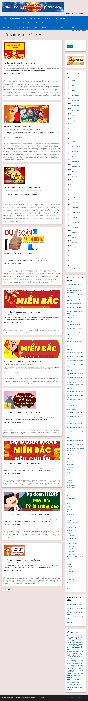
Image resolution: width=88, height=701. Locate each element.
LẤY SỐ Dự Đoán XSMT (48, 92)
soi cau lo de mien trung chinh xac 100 (16, 159)
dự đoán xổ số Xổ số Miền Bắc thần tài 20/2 (47, 484)
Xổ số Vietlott (70, 503)
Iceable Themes (9, 698)
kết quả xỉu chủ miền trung (48, 276)
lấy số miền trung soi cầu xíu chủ (45, 281)
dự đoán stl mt (52, 80)
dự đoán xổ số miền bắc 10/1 (33, 580)
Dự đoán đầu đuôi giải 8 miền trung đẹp (16, 204)
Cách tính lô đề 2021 (71, 637)
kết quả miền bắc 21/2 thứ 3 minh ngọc (18, 383)
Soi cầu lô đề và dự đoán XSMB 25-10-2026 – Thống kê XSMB (26, 514)
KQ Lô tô (54, 27)
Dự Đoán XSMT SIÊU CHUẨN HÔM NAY (29, 84)
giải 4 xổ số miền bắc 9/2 (24, 432)
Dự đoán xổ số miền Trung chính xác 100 (49, 81)
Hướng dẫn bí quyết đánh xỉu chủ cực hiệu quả (19, 276)
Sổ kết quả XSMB (75, 100)
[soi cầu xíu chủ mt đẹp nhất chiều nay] (24, 249)
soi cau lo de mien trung (36, 95)
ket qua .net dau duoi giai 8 (51, 215)
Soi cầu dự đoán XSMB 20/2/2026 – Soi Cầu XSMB (22, 463)
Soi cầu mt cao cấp (65, 18)
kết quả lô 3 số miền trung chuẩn (47, 151)
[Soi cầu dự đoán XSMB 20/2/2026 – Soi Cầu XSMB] (32, 459)
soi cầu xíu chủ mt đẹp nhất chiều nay (18, 253)
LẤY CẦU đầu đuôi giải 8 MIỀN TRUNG (22, 219)
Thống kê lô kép (75, 197)
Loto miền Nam (75, 237)
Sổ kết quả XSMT (75, 110)
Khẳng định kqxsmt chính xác (16, 90)
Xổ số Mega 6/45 (75, 120)
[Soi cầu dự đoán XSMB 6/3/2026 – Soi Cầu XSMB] (32, 308)
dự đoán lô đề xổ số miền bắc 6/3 (48, 329)
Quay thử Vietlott (75, 263)
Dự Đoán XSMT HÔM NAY (16, 84)
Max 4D (73, 136)
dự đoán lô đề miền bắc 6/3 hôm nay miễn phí (32, 329)
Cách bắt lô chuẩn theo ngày (75, 635)
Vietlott (16, 27)
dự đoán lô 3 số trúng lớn (21, 143)
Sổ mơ (72, 27)
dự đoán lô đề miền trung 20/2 (19, 481)
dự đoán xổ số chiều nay (41, 330)
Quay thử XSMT (75, 258)
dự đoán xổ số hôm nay (25, 81)
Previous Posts (7, 589)
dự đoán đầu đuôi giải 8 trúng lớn (23, 207)
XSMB (58, 22)
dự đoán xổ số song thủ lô (28, 83)
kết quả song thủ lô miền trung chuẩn (28, 89)
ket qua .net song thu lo (42, 87)
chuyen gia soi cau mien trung (14, 270)
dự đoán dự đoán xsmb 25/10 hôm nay (16, 531)
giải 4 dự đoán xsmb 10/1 (19, 581)
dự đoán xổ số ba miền (31, 330)
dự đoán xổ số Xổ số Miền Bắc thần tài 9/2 (44, 430)
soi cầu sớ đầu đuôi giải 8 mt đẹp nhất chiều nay (22, 188)
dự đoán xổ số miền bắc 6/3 (32, 332)
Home (73, 30)
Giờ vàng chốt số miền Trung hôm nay (12, 86)
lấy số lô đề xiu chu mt (34, 281)
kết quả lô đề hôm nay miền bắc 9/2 (42, 432)
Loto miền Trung (75, 242)
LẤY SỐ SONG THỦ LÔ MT (40, 94)
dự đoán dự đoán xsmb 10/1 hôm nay (16, 577)
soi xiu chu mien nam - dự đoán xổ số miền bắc (23, 65)
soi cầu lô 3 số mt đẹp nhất (45, 157)
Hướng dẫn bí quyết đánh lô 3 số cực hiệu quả (38, 149)
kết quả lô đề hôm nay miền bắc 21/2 (45, 381)
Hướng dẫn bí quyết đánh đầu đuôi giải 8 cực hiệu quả (21, 215)
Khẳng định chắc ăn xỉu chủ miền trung (46, 278)
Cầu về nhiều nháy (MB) (76, 176)
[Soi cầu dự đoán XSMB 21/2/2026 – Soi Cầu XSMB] (32, 357)
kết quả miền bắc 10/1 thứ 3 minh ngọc (22, 583)
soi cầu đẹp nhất (15, 95)
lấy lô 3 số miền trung (24, 154)
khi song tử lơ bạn (25, 90)
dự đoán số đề (72, 650)
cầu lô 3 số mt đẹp (12, 143)
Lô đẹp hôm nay (36, 157)
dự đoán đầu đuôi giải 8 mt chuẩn (10, 207)
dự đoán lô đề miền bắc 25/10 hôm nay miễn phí (33, 531)
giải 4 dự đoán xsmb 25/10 (34, 535)
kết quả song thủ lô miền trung (54, 87)
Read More (6, 73)
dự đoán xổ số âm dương (21, 330)
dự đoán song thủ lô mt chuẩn (31, 80)
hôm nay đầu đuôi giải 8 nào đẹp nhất (49, 213)
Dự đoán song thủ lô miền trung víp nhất (16, 80)
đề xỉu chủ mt (9, 274)
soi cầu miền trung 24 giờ (16, 282)
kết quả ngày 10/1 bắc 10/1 (35, 583)
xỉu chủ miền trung (45, 282)
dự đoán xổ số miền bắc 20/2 (32, 484)
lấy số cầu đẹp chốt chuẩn (17, 92)
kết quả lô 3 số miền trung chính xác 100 (32, 151)
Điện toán (25, 27)
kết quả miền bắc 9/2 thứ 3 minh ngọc (14, 433)
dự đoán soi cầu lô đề (11, 330)
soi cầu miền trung (44, 219)
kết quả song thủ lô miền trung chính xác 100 (12, 89)
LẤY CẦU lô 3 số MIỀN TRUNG (14, 154)
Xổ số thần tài (74, 156)
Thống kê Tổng (75, 217)
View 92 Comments (16, 198)
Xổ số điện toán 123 (76, 151)
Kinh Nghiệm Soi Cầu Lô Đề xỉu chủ (17, 279)
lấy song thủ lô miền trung (51, 94)
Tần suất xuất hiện (75, 222)
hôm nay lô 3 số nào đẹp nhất (22, 149)
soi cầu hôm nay (79, 686)
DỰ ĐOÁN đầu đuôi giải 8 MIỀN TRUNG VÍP (33, 205)
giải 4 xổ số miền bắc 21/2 (27, 381)
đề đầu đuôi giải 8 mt (53, 212)
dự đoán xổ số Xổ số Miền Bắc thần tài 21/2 (44, 380)
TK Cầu (35, 27)
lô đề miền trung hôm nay (28, 157)
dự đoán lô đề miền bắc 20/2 (29, 480)
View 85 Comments (16, 73)
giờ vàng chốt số (70, 658)
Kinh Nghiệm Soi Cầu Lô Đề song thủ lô (37, 90)
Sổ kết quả (6, 27)
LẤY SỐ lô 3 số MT (26, 156)
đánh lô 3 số (23, 148)
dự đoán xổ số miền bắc (21, 332)
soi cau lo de (53, 157)
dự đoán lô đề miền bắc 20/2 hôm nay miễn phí (45, 480)
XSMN (64, 22)
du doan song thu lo (78, 642)
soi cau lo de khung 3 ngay (74, 677)
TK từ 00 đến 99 (75, 227)
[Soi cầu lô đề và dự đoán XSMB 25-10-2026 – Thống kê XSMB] (32, 510)
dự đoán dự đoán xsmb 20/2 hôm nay (16, 480)
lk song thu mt (55, 156)
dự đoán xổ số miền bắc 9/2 (29, 430)
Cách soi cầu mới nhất (23, 22)
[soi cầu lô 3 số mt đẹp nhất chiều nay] (26, 122)
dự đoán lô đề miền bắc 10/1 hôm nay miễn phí (33, 577)
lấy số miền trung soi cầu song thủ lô (14, 94)
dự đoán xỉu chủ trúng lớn (35, 270)
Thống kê (44, 27)
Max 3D (73, 131)
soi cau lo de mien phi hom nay (25, 95)
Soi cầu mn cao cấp (8, 22)
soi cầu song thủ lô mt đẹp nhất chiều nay (19, 63)
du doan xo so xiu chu (25, 270)
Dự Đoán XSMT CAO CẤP (50, 83)
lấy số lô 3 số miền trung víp (16, 156)
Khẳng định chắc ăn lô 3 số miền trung (16, 153)
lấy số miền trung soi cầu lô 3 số (45, 156)
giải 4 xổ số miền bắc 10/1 (30, 581)
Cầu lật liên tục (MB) (76, 166)
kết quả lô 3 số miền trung (19, 151)
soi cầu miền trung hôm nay (54, 219)
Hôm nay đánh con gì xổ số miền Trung (27, 86)
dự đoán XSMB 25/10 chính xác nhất (21, 535)
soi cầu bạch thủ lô (77, 684)
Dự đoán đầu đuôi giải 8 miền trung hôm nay (33, 204)
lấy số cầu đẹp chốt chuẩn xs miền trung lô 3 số (48, 154)
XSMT (70, 22)
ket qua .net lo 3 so (9, 151)
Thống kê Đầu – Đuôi (76, 212)
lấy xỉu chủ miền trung (56, 281)
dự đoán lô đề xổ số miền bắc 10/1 (49, 577)
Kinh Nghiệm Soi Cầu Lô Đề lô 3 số (51, 153)
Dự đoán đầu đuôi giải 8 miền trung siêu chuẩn (15, 205)
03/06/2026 (10, 65)
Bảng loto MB (70, 571)
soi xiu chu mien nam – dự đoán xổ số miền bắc (15, 18)
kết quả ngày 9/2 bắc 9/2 (27, 433)
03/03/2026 (10, 314)
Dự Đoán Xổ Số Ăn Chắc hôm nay (14, 81)
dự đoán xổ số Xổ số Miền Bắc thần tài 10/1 (48, 580)
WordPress (38, 697)
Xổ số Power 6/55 (75, 125)
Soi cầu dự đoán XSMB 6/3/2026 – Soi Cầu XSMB (22, 312)
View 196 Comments (17, 137)
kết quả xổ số (49, 22)
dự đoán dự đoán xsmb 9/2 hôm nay (16, 429)
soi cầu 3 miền (76, 682)
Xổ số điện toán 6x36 (76, 146)
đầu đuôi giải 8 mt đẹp (44, 212)
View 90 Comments (16, 263)
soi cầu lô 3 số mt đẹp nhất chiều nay (17, 127)
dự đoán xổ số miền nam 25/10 (46, 534)
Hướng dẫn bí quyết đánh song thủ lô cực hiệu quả (13, 87)
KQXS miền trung (49, 90)
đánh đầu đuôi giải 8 (35, 212)
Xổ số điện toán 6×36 (72, 517)
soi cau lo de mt (74, 681)
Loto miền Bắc (75, 232)
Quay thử (63, 27)
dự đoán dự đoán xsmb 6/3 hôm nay (16, 329)
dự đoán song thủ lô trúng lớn (43, 80)
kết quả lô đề (35, 381)
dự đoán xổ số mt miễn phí (17, 83)
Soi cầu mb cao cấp (35, 18)
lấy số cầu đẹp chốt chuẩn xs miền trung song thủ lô (33, 92)
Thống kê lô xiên (71, 554)
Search (70, 46)
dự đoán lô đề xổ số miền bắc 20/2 (48, 481)
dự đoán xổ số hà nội (75, 653)
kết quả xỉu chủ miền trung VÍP (33, 278)
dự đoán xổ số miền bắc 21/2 (30, 380)
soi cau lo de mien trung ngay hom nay (48, 95)
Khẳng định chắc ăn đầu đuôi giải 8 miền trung (18, 218)
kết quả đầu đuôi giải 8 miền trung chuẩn (41, 216)
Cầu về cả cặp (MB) (76, 171)
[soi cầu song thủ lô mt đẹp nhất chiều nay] (14, 59)
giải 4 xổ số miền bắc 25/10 (45, 535)
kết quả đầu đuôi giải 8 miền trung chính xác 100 (23, 216)
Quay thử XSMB (75, 247)
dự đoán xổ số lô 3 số (11, 145)
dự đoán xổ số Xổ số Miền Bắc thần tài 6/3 (46, 332)
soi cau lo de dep (75, 674)
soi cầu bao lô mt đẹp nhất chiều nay (75, 384)
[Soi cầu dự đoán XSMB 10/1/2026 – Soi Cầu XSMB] (14, 556)
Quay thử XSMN (75, 252)
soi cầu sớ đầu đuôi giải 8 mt (20, 221)
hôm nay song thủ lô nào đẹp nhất (53, 86)
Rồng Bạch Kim (78, 670)
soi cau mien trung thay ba (8, 221)
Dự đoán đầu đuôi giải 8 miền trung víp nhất (50, 205)
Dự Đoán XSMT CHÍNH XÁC (33, 146)
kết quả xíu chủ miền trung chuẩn (20, 278)
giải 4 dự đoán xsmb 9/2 (14, 432)
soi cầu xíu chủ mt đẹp (37, 282)
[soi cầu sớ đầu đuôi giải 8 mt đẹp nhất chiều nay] (14, 183)
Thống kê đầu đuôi (76, 181)
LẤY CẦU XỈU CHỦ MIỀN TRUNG (38, 279)
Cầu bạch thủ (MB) (75, 161)
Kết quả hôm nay (79, 22)
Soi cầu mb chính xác (50, 18)
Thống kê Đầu (75, 202)
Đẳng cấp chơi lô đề (38, 22)
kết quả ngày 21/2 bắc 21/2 (32, 383)
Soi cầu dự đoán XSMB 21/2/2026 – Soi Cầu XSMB (22, 362)
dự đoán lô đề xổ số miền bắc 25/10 (51, 531)
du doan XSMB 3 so (74, 648)
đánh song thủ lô (50, 84)
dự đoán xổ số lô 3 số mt (21, 145)
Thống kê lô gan (75, 186)
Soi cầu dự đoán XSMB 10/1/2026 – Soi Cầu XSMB (22, 560)
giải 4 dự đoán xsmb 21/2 (16, 381)
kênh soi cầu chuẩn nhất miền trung (31, 87)
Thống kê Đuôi (75, 207)
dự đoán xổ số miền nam (35, 534)
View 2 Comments (16, 322)
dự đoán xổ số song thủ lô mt (39, 83)
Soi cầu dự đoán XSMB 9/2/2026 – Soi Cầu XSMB (22, 412)
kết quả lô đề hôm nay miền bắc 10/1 (48, 581)
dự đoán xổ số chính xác (51, 330)
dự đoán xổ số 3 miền (37, 143)
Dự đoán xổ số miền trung (36, 81)
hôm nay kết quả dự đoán (41, 86)
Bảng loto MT (70, 566)
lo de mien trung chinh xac (17, 157)
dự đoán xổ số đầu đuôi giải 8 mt (20, 209)
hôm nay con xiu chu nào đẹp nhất (34, 274)
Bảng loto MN (70, 569)
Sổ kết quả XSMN (75, 105)
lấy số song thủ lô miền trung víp (28, 94)
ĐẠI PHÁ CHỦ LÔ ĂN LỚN (42, 84)
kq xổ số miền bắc (70, 661)
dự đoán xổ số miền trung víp (12, 210)
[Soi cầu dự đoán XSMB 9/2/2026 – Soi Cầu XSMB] (20, 408)
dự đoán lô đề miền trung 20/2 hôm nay (33, 481)
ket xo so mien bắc (77, 658)
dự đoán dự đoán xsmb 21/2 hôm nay (16, 378)
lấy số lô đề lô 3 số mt (34, 156)
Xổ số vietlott (75, 115)
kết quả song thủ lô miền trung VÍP (43, 89)
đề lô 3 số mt (28, 148)
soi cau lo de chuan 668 (75, 673)
